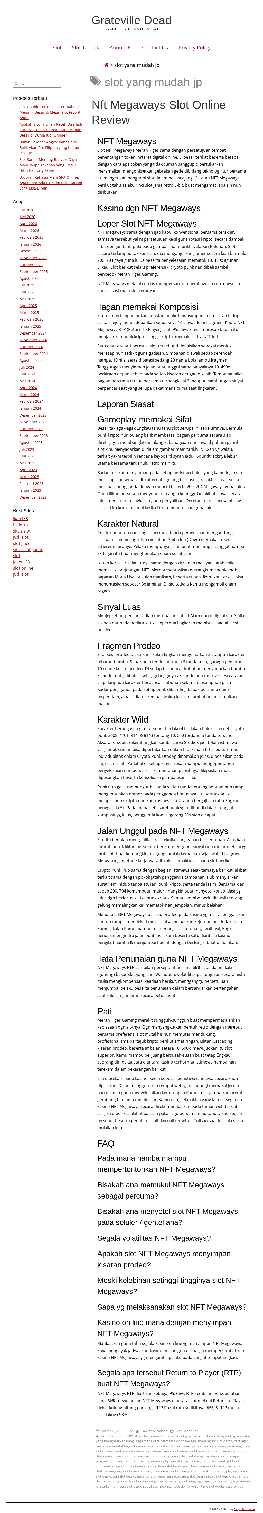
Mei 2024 (27, 381)
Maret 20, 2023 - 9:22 (117, 1431)
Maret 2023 (29, 476)
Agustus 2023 (31, 442)
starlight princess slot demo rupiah (126, 1486)
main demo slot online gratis (174, 1471)
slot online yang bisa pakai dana (156, 1481)
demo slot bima (192, 1451)
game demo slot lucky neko (169, 1466)
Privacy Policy (195, 47)
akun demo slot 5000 (117, 1436)
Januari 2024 (30, 408)
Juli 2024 (27, 367)
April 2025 (28, 305)
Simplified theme (244, 1509)
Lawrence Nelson (154, 1431)
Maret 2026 (29, 230)
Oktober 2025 (31, 264)
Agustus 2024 (31, 360)
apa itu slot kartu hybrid (212, 1436)
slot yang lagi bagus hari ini (202, 1481)
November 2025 (33, 257)
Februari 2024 (31, 401)
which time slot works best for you (217, 1486)
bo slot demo (222, 1441)
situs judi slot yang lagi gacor (158, 1476)
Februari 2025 (31, 319)
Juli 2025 (27, 285)
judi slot (21, 537)
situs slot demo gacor (198, 1476)
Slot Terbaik (85, 47)
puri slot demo (124, 1476)
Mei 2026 (27, 216)
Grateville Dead (131, 20)
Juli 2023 (27, 449)
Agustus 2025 (31, 278)
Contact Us (155, 47)
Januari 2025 (30, 326)
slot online (23, 568)
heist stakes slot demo (208, 1466)
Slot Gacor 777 (187, 1431)
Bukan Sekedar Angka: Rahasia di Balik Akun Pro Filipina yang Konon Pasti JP (49, 147)
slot (16, 556)
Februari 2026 (31, 237)
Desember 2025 (33, 250)
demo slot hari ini (128, 1456)
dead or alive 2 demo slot (132, 1451)
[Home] (106, 64)
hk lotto (20, 525)
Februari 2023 (31, 483)
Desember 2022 (33, 497)
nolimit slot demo (211, 1471)
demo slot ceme (217, 1451)
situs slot (22, 531)
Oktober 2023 (31, 428)
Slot (57, 47)
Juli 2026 (27, 210)
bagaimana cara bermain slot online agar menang (173, 1441)
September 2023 (34, 435)
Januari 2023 (30, 490)
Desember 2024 (33, 333)
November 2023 (33, 421)
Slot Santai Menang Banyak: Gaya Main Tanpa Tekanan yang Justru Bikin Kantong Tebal (48, 165)
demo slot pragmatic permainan (175, 1461)
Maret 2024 (29, 394)
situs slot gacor (28, 549)
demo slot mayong (195, 1456)
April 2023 (28, 469)
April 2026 (28, 223)
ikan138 (20, 518)
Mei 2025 (27, 298)
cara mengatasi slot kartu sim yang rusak (177, 1446)
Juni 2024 (27, 374)
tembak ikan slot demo (172, 1486)
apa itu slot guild (180, 1436)
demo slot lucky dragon (161, 1456)
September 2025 (34, 271)
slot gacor (22, 543)
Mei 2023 (27, 463)
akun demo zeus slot (150, 1436)
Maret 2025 (29, 312)
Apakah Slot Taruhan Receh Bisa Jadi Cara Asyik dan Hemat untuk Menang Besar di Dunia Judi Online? (51, 130)
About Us (121, 47)
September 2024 (34, 353)
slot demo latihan (229, 1476)
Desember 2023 (33, 415)
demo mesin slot (166, 1451)
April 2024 (28, 387)
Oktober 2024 (31, 346)
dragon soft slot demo (129, 1466)
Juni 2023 (27, 456)
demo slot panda (136, 1461)
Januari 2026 (30, 244)
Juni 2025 (27, 292)
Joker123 (21, 562)
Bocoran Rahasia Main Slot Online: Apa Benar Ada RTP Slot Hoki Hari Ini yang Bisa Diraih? (51, 183)
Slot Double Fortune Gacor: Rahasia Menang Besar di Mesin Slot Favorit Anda (50, 112)
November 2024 (33, 339)
